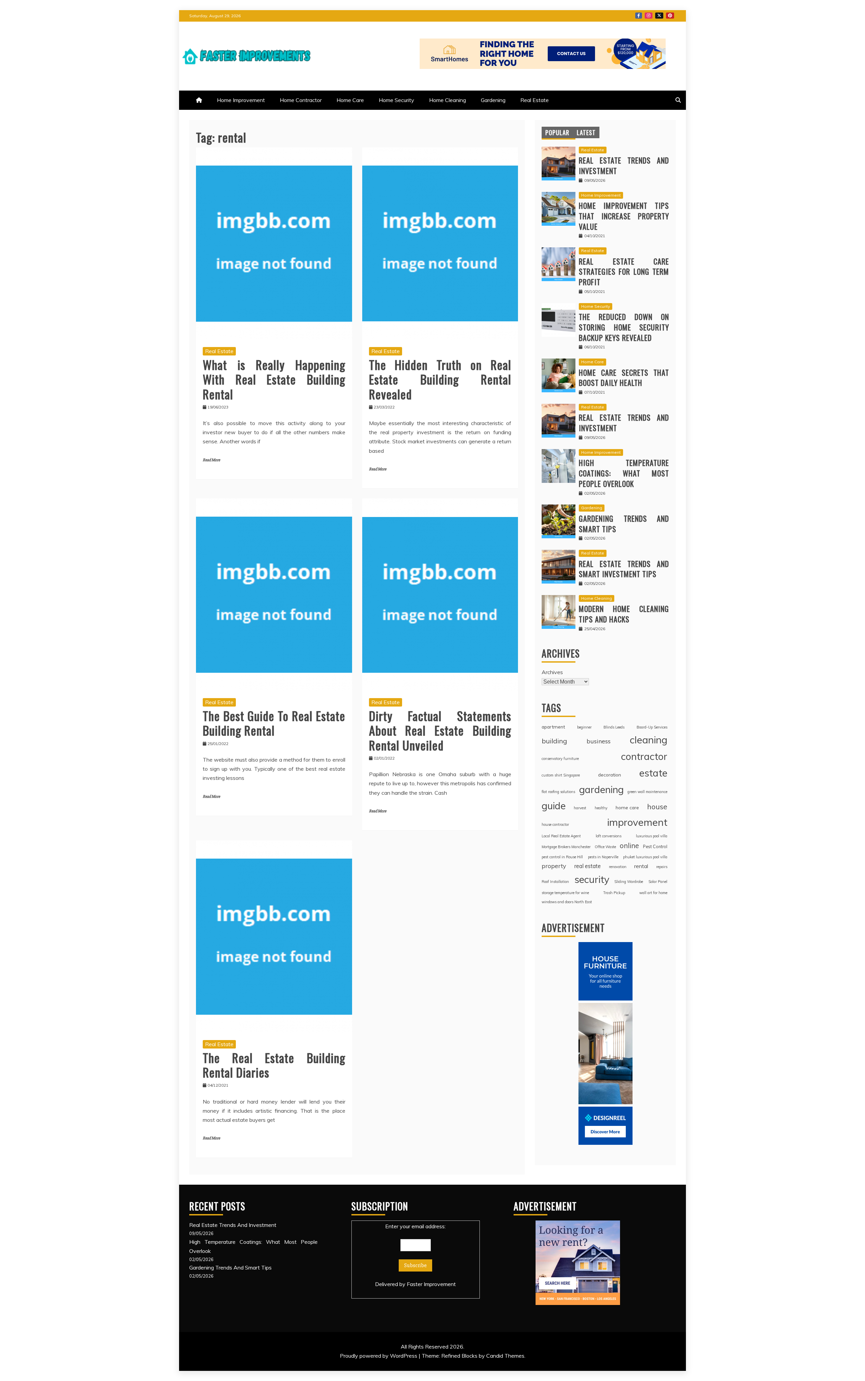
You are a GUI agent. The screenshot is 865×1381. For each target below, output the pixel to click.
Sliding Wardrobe (628, 881)
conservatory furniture (560, 758)
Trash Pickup (614, 892)
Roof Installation (555, 881)
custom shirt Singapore (561, 775)
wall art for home (653, 892)
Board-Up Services (652, 727)
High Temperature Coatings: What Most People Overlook (624, 473)
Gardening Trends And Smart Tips (624, 523)
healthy (601, 808)
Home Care (350, 100)
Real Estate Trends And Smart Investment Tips (624, 568)
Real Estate (534, 100)
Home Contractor (301, 100)
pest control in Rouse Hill (562, 857)
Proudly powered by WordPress (379, 1355)
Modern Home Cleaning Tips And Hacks (624, 613)
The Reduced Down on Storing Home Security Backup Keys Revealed (624, 327)
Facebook (638, 16)
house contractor (555, 824)
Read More (211, 460)
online (629, 845)
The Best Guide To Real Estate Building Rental (274, 723)
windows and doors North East (567, 901)
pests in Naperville (603, 857)
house (657, 806)
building (554, 741)
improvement (637, 822)
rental (641, 866)
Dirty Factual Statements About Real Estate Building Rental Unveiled (440, 730)
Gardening (493, 100)
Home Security (396, 100)
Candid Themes (505, 1355)
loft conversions (608, 836)
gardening (601, 789)
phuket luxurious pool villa (645, 857)
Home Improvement (241, 100)
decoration (609, 775)
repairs (661, 866)
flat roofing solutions (558, 791)
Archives (552, 672)
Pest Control (655, 846)
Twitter (659, 16)
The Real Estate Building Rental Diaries (274, 1065)
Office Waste (605, 846)
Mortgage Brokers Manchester (566, 846)
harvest (580, 808)
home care (627, 807)
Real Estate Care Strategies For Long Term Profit (624, 272)
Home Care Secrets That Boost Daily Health (624, 377)
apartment (553, 727)
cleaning (648, 740)
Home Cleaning (447, 100)
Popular (557, 132)
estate (653, 773)
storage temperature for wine (565, 892)
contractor (644, 756)
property (554, 865)
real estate (587, 865)
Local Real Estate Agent (561, 836)
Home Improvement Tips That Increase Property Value (624, 216)
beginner (584, 727)
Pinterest (670, 16)
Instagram (648, 16)
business (599, 741)
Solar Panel (657, 881)
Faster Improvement (431, 1284)
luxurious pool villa (651, 836)
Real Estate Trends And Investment (624, 165)
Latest (586, 132)
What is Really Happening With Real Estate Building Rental (274, 378)
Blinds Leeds (613, 727)
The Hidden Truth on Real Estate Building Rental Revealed (440, 378)
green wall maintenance (647, 791)
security (591, 879)
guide (554, 805)
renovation (617, 866)
